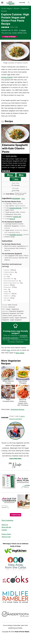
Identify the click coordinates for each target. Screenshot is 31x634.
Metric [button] (23, 198)
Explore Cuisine (6, 77)
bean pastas (20, 353)
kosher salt (17, 216)
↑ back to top (15, 515)
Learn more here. (15, 458)
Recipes (16, 8)
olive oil (12, 218)
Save (16, 179)
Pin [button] (22, 175)
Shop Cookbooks (7, 520)
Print (11, 175)
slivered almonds (15, 208)
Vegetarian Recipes (17, 409)
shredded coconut (15, 234)
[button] (2, 27)
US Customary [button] (16, 198)
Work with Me (6, 527)
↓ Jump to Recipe (9, 36)
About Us (5, 524)
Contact (4, 530)
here (8, 350)
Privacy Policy (6, 534)
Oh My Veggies (6, 8)
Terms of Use (6, 537)
